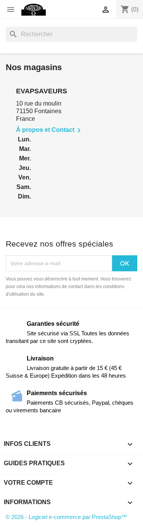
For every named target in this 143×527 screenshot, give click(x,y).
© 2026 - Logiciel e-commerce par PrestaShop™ (66, 517)
